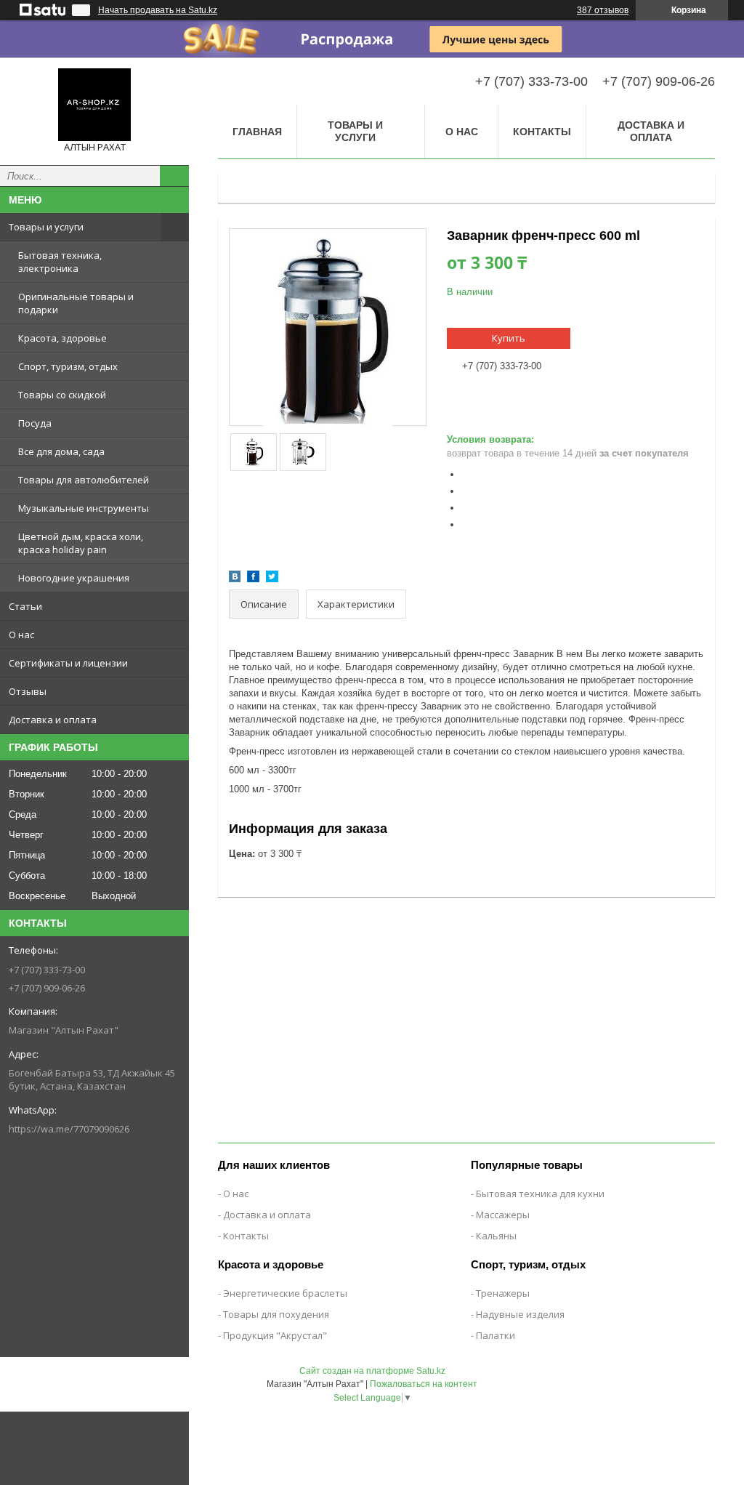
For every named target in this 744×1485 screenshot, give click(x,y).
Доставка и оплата (53, 719)
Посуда (35, 423)
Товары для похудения (276, 1314)
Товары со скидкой (62, 394)
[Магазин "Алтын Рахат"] (94, 104)
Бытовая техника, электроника (60, 262)
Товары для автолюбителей (83, 479)
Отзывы (27, 691)
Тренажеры (503, 1293)
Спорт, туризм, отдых (68, 366)
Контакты (542, 131)
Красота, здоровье (62, 338)
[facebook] (253, 579)
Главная (257, 131)
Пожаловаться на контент (423, 1384)
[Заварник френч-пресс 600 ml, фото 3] (303, 452)
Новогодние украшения (73, 577)
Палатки (495, 1335)
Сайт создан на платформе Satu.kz (372, 1371)
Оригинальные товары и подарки (76, 303)
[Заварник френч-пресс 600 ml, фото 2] (254, 452)
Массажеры (503, 1214)
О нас (21, 634)
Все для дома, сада (61, 451)
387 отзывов (602, 10)
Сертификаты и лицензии (68, 662)
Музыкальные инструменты (83, 508)
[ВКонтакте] (234, 579)
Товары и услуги (46, 226)
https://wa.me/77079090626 (69, 1128)
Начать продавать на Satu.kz (157, 10)
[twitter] (272, 579)
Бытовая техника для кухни (540, 1193)
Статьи (25, 606)
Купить (508, 338)
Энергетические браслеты (285, 1293)
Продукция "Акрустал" (275, 1335)
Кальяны (496, 1235)
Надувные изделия (520, 1314)
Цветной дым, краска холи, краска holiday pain (80, 543)
